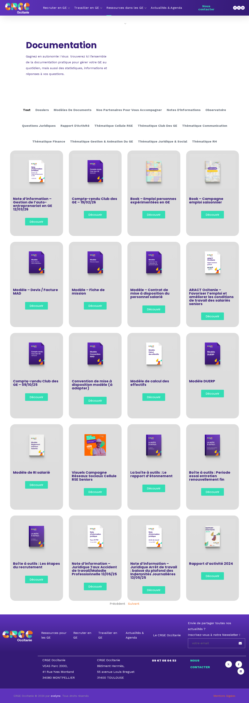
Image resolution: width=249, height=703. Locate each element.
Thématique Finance (48, 141)
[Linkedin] (240, 671)
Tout (27, 110)
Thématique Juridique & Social (162, 141)
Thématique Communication (204, 126)
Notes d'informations (184, 110)
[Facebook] (238, 664)
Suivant (133, 603)
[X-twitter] (239, 8)
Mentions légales (224, 695)
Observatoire (215, 110)
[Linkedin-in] (243, 8)
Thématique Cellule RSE (113, 126)
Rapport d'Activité (74, 126)
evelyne (55, 695)
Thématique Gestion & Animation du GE (101, 141)
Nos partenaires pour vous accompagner (129, 110)
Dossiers (42, 110)
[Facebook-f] (235, 8)
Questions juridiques (39, 126)
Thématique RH (204, 141)
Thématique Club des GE (157, 126)
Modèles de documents (72, 110)
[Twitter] (228, 664)
